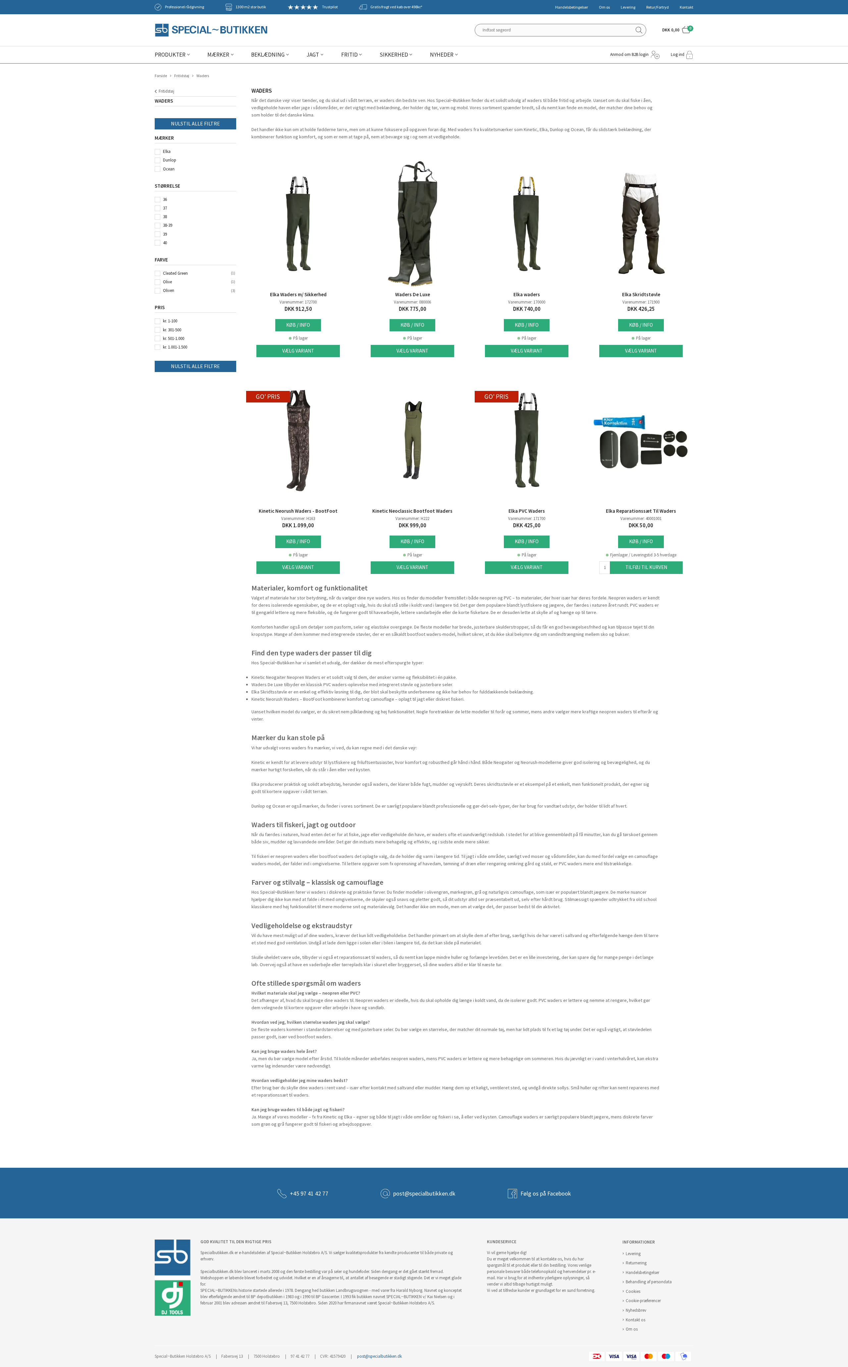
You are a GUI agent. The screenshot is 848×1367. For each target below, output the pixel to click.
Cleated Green (175, 273)
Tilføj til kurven (646, 567)
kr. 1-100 (170, 321)
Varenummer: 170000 (526, 302)
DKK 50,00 (641, 525)
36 (165, 199)
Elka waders (526, 294)
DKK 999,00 (412, 525)
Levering (628, 7)
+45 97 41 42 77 (309, 1194)
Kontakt (686, 7)
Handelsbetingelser (571, 7)
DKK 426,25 (641, 309)
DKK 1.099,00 (298, 525)
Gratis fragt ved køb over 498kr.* (396, 7)
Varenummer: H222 (412, 518)
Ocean (169, 169)
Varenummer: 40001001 (641, 518)
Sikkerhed (394, 55)
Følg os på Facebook (545, 1194)
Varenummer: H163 (298, 518)
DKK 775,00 (412, 309)
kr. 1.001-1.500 (175, 347)
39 (165, 234)
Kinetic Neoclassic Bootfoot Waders (412, 511)
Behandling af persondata (649, 1281)
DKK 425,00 (527, 525)
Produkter (170, 55)
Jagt (312, 55)
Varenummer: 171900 (641, 302)
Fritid (349, 55)
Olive (167, 282)
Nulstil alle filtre (195, 123)
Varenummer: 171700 (526, 518)
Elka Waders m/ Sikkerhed (298, 294)
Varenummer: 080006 (412, 302)
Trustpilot (330, 7)
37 (165, 208)
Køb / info (298, 324)
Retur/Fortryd (657, 7)
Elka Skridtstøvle (641, 294)
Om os (604, 7)
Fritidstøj (181, 75)
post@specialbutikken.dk (424, 1194)
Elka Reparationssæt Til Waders (641, 511)
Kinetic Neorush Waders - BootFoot (298, 511)
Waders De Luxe (412, 294)
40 (165, 243)
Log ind (677, 54)
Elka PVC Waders (526, 511)
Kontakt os (635, 1319)
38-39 (167, 225)
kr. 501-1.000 (173, 338)
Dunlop (169, 160)
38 (165, 216)
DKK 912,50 (298, 309)
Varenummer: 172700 (298, 302)
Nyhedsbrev (636, 1310)
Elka (167, 151)
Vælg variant (298, 350)
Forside (161, 75)
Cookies (633, 1291)
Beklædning (268, 55)
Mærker (218, 55)
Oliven (168, 290)
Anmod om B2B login (629, 54)
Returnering (636, 1262)
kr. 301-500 (172, 330)
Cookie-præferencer (643, 1300)
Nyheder (441, 55)
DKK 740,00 (527, 309)
